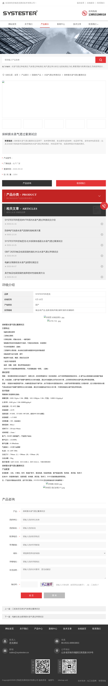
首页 (16, 75)
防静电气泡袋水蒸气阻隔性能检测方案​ (23, 230)
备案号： (52, 680)
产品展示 (45, 24)
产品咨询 (27, 183)
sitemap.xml (63, 680)
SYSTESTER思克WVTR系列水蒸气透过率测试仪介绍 (30, 220)
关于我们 (29, 24)
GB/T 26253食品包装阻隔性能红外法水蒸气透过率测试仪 (31, 252)
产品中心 (38, 629)
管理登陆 (102, 681)
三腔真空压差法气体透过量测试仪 (26, 609)
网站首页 (12, 24)
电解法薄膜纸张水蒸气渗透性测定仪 (21, 262)
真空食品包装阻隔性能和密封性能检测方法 (25, 273)
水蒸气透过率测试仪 (52, 75)
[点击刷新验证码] (46, 584)
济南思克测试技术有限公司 (24, 3)
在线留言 (90, 3)
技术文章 (77, 24)
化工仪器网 (91, 681)
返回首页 (80, 3)
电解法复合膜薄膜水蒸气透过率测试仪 (27, 617)
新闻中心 (61, 24)
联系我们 (101, 3)
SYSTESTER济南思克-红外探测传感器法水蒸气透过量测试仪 (34, 241)
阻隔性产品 (36, 75)
